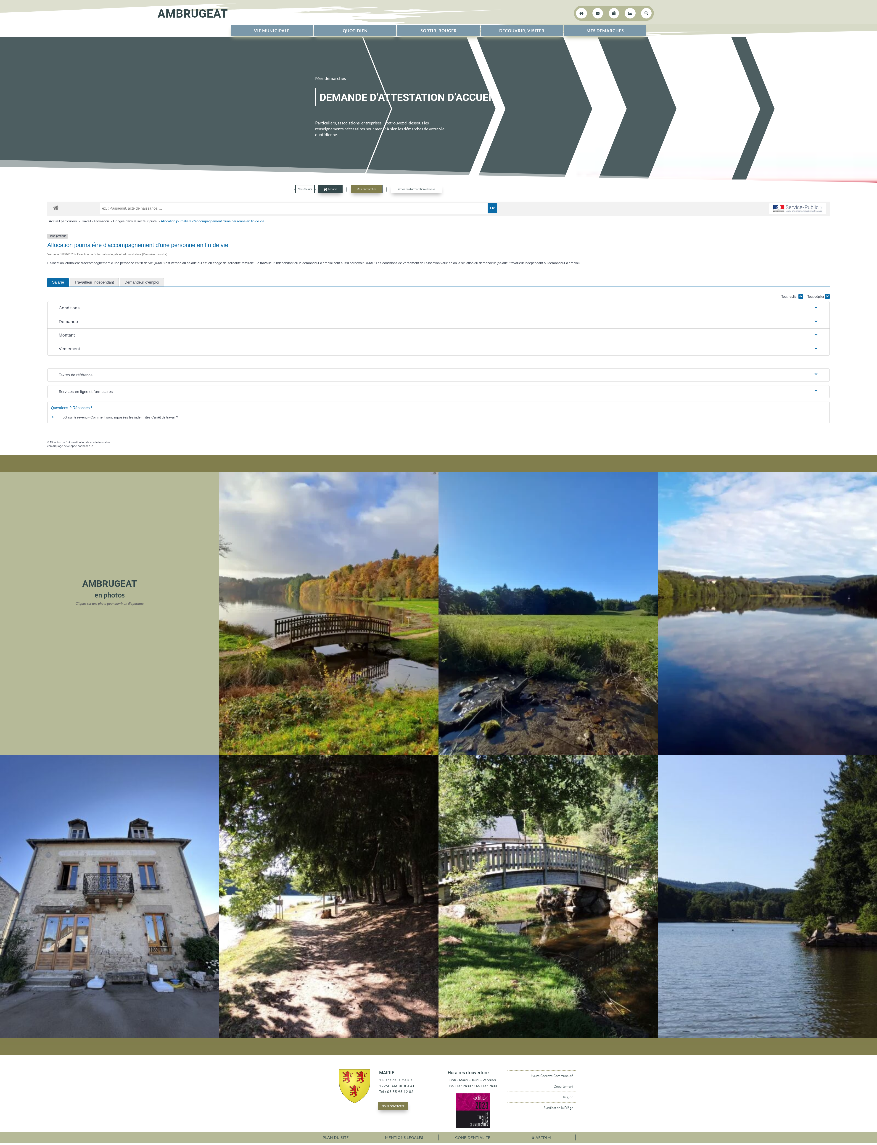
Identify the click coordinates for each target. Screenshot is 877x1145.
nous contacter (393, 1106)
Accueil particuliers (63, 221)
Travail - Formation (95, 221)
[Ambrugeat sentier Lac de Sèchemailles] (328, 1036)
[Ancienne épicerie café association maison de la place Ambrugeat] (109, 1036)
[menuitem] (272, 30)
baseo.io (87, 446)
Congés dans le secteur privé (135, 221)
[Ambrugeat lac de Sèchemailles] (767, 1036)
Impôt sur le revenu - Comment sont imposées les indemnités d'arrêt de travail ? (118, 417)
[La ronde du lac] (767, 754)
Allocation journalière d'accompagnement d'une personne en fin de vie (212, 221)
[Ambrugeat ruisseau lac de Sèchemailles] (548, 1036)
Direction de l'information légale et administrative (80, 442)
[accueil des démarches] (56, 207)
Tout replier (789, 296)
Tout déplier (816, 296)
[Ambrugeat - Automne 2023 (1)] (328, 754)
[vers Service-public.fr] (797, 208)
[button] (438, 308)
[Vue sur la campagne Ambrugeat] (548, 754)
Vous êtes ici (305, 188)
